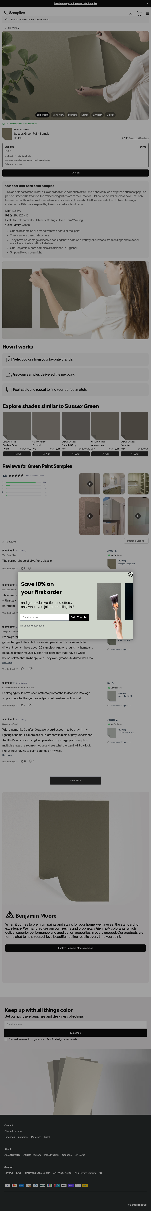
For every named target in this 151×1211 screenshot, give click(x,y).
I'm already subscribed (32, 625)
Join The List (79, 617)
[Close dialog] (130, 574)
